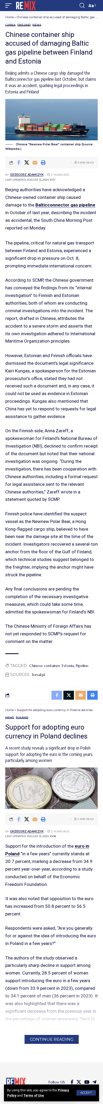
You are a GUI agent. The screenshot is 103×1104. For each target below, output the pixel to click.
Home (9, 17)
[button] (86, 1093)
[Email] (35, 162)
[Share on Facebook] (18, 162)
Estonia (68, 665)
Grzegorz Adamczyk (27, 174)
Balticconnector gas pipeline (65, 205)
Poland (22, 717)
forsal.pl (38, 674)
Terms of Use (34, 1095)
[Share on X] (26, 162)
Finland (24, 24)
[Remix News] (25, 5)
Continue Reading (51, 1039)
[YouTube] (87, 1082)
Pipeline (82, 665)
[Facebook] (72, 1082)
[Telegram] (94, 1082)
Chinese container (44, 665)
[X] (78, 1082)
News (36, 24)
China (10, 24)
